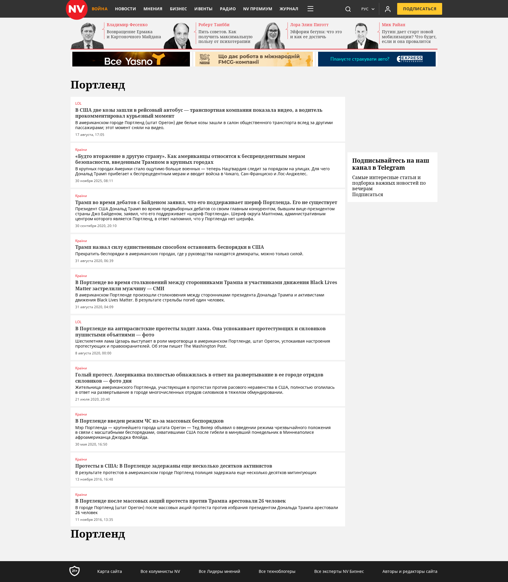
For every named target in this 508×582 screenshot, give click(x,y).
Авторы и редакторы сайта (409, 571)
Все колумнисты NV (160, 571)
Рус (364, 8)
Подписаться (419, 8)
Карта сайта (109, 571)
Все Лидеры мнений (219, 571)
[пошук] (348, 9)
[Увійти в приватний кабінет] (388, 9)
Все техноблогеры (277, 571)
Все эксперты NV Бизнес (339, 571)
